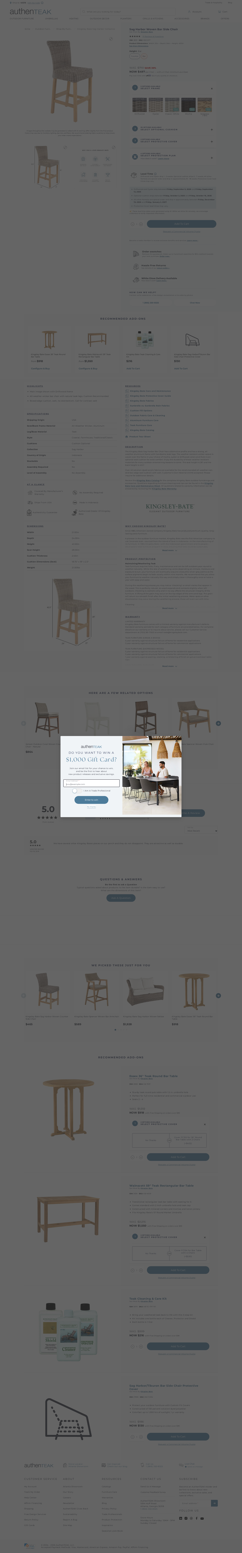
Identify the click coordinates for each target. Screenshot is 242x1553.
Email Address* (72, 781)
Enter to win (91, 800)
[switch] (77, 790)
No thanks (91, 807)
